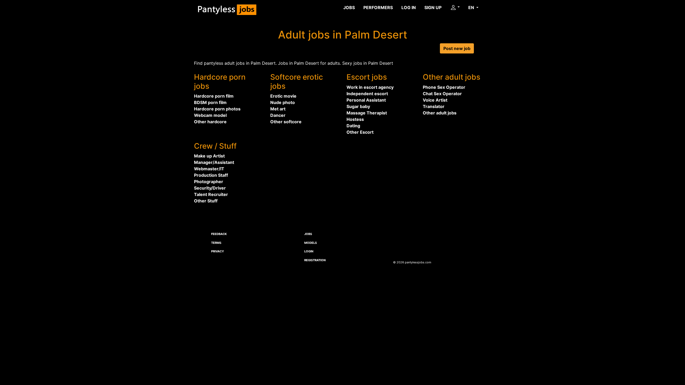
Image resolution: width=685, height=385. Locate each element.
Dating (353, 125)
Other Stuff (206, 200)
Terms (216, 243)
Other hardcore (210, 121)
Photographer (208, 181)
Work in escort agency (370, 87)
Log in (408, 7)
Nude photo (282, 102)
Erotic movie (283, 96)
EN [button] (471, 7)
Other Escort (360, 132)
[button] (455, 7)
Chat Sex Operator (442, 93)
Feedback (219, 234)
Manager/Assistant (214, 162)
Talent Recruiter (211, 194)
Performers (378, 7)
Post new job (456, 48)
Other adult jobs (439, 113)
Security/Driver (210, 188)
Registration (315, 260)
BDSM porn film (210, 102)
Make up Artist (209, 156)
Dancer (278, 115)
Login (308, 251)
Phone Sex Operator (444, 87)
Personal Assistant (366, 100)
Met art (278, 108)
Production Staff (211, 175)
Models (310, 243)
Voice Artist (435, 100)
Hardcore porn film (214, 96)
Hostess (355, 119)
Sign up (433, 7)
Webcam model (210, 115)
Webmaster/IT (209, 168)
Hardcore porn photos (217, 108)
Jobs (349, 7)
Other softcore (286, 121)
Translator (433, 106)
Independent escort (367, 93)
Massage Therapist (367, 113)
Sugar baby (358, 106)
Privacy (217, 251)
